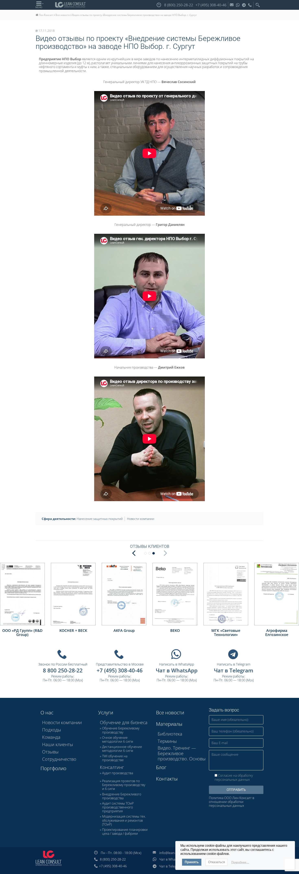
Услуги (105, 712)
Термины (167, 741)
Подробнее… (240, 862)
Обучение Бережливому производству (120, 730)
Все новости (170, 712)
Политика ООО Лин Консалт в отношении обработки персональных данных (231, 802)
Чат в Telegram (233, 670)
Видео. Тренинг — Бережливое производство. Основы (182, 753)
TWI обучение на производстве (114, 758)
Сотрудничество (59, 759)
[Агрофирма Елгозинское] (276, 594)
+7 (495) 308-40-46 (120, 670)
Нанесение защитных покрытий (100, 519)
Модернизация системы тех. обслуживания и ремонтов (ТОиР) (124, 820)
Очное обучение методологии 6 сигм (117, 739)
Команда (51, 737)
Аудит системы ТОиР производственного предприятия (118, 807)
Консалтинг (112, 767)
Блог (161, 767)
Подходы (51, 730)
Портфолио (53, 768)
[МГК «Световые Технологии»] (226, 594)
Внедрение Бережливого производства (121, 796)
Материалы (169, 723)
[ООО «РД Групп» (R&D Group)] (22, 594)
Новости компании (140, 519)
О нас (46, 712)
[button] (133, 552)
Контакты (167, 778)
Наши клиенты (57, 744)
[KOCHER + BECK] (73, 594)
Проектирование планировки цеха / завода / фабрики (125, 832)
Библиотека (170, 734)
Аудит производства (117, 773)
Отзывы (50, 752)
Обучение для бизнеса (123, 722)
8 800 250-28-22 (63, 670)
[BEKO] (175, 594)
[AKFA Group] (124, 594)
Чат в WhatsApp (177, 670)
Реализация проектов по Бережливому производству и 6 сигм (123, 785)
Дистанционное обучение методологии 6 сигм (122, 749)
